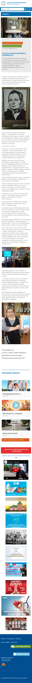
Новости (3, 638)
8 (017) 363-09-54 (6, 660)
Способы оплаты (23, 646)
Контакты (14, 642)
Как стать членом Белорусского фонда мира (16, 450)
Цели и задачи (5, 642)
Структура (11, 638)
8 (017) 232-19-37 (6, 659)
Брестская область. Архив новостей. (12, 43)
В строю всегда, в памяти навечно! (12, 46)
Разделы (5, 14)
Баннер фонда (23, 654)
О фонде (17, 638)
